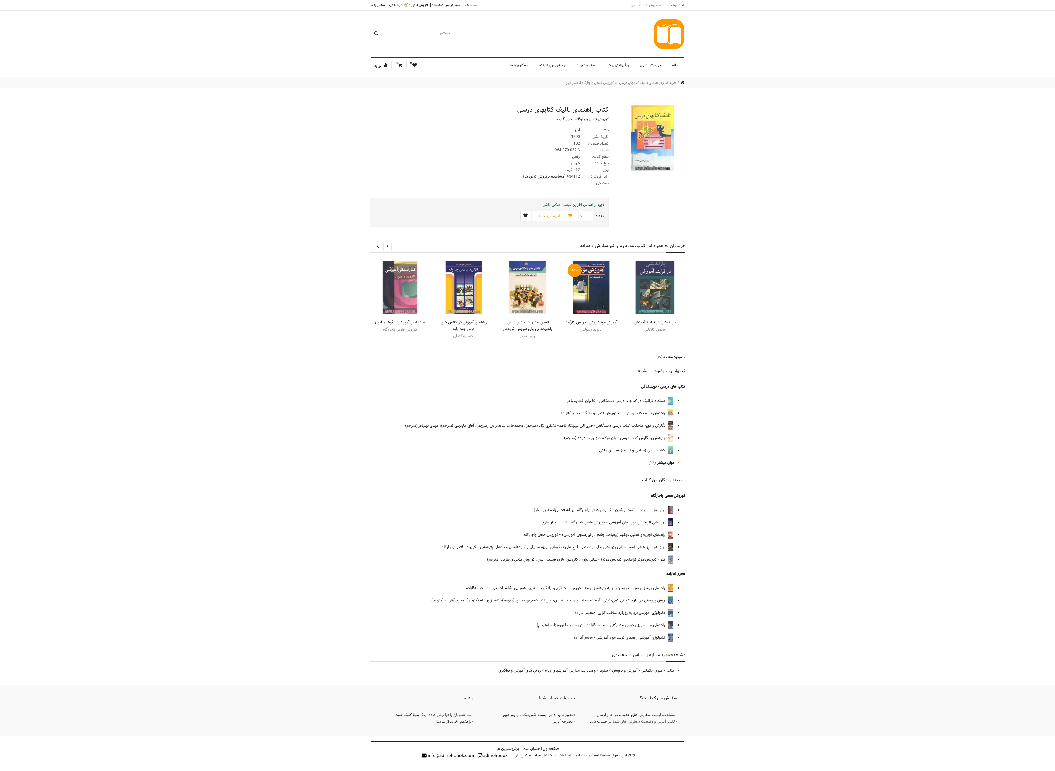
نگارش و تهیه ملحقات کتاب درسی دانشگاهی (631, 425)
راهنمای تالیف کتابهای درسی (643, 413)
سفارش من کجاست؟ (446, 5)
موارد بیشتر (665, 462)
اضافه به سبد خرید (552, 216)
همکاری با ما (519, 65)
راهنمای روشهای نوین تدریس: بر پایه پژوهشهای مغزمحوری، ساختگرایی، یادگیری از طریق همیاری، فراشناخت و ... (577, 588)
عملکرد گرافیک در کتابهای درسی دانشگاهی (632, 401)
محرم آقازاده (565, 119)
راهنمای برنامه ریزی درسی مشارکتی (638, 625)
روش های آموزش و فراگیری (519, 670)
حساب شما (470, 5)
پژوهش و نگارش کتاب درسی (643, 438)
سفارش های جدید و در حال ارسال (624, 715)
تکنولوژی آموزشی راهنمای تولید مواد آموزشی (631, 637)
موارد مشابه (672, 357)
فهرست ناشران (650, 65)
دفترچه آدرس (562, 721)
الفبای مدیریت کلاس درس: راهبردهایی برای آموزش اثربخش (527, 325)
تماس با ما (378, 5)
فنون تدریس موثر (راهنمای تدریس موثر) (633, 559)
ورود (378, 66)
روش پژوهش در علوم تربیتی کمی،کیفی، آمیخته (628, 600)
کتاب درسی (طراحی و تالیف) (643, 450)
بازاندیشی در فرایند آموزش (655, 322)
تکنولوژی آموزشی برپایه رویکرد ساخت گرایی (632, 612)
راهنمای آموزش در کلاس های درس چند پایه (464, 325)
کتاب (670, 670)
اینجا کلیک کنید (408, 715)
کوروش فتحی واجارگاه (592, 119)
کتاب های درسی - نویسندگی (663, 386)
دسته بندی (588, 65)
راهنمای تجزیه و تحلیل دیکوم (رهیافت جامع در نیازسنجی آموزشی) (614, 534)
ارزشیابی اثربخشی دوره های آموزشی (637, 522)
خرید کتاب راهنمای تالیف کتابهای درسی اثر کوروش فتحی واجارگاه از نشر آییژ (621, 83)
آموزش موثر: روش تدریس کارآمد (591, 322)
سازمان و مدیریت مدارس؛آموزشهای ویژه (576, 670)
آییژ (577, 130)
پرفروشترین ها (618, 65)
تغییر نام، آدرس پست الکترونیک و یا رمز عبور (537, 715)
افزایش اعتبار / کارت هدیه (408, 5)
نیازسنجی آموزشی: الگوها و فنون (400, 322)
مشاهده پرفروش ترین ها (544, 176)
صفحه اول (551, 748)
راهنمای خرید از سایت (453, 721)
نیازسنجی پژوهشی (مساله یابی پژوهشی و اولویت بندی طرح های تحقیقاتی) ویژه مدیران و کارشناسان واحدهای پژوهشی (573, 547)
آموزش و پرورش (624, 670)
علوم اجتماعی (652, 670)
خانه (675, 65)
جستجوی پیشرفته (552, 65)
